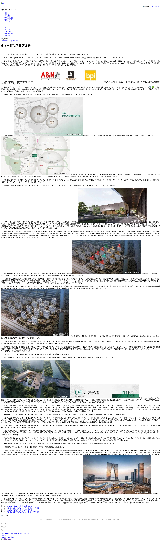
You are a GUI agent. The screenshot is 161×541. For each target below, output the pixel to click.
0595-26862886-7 (155, 6)
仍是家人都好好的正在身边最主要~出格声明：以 (23, 508)
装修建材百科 (8, 19)
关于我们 (7, 15)
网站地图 (4, 535)
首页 (5, 13)
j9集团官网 (4, 41)
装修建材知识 (8, 17)
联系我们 (7, 21)
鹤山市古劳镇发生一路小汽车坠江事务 (19, 506)
